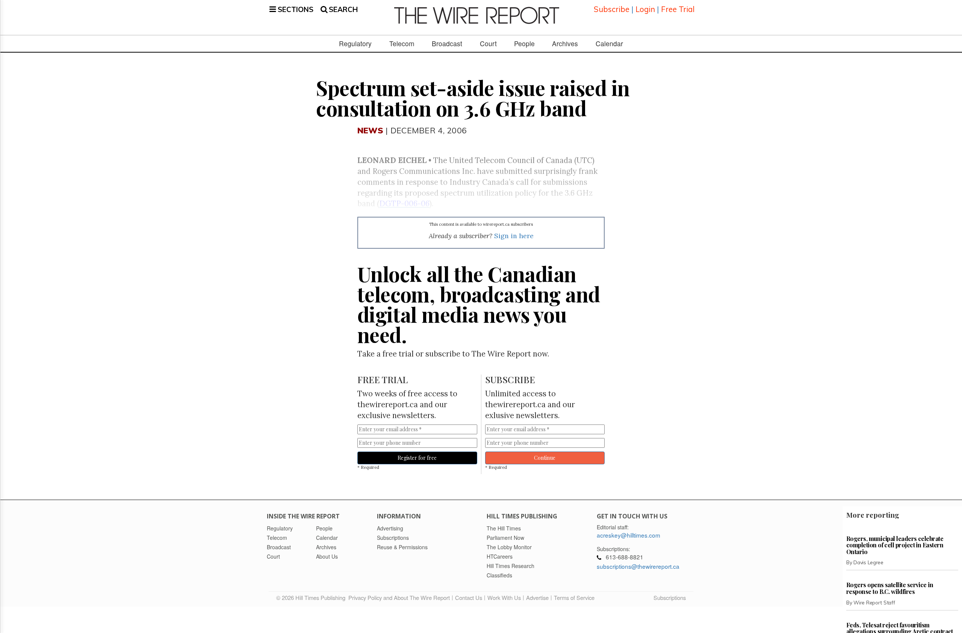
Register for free (417, 457)
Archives (565, 43)
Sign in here (514, 235)
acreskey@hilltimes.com (628, 535)
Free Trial (677, 9)
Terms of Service (574, 597)
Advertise (537, 597)
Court (488, 43)
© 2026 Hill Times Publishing (312, 597)
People (524, 43)
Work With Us (504, 597)
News (370, 130)
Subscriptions (669, 597)
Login (645, 9)
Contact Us (468, 597)
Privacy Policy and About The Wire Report (399, 597)
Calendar (609, 43)
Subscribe (611, 9)
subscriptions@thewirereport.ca (638, 566)
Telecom (401, 43)
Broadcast (447, 43)
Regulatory (355, 43)
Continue (544, 457)
